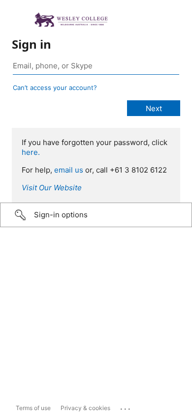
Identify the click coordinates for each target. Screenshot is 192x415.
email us (68, 170)
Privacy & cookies (85, 408)
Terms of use (33, 408)
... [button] (126, 407)
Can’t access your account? (55, 87)
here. (31, 152)
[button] (96, 215)
